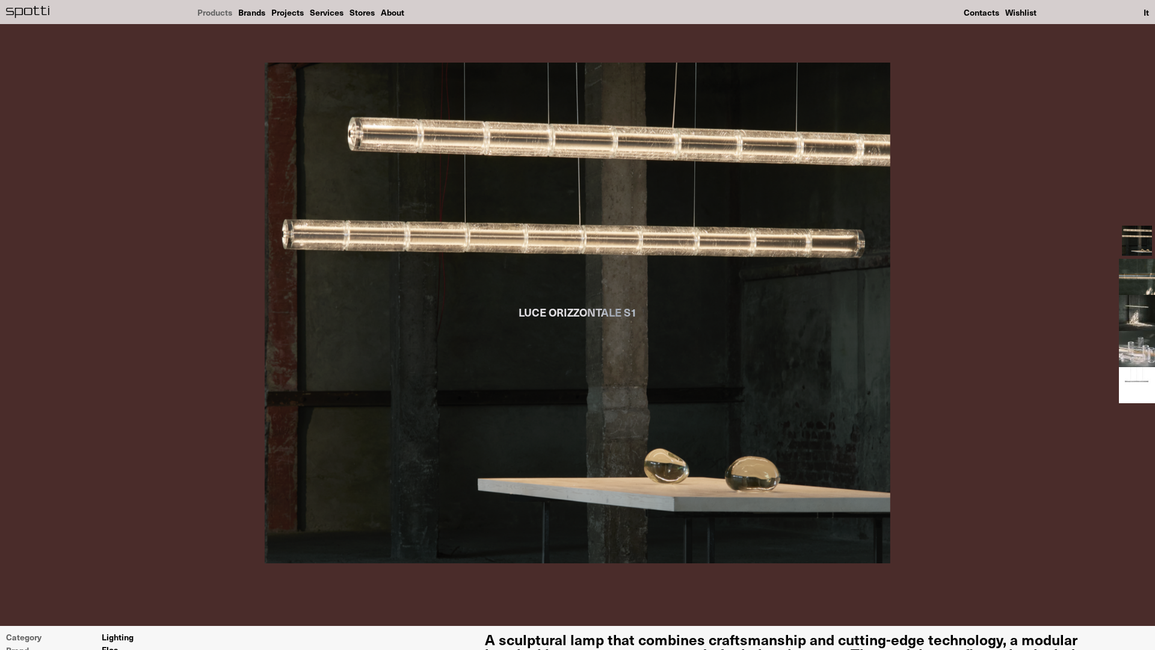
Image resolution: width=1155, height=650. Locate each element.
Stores (362, 12)
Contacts (981, 12)
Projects (287, 12)
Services (326, 12)
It (1146, 12)
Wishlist (1020, 12)
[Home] (28, 12)
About (392, 12)
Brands (251, 12)
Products (214, 12)
